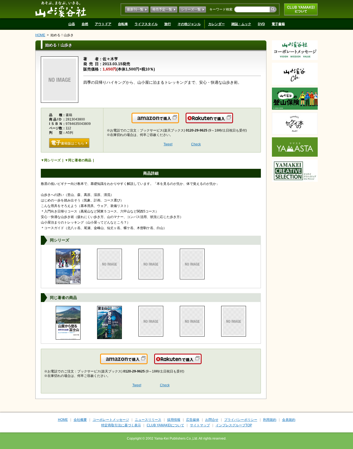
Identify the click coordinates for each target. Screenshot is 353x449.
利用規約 (269, 420)
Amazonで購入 (178, 121)
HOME (40, 35)
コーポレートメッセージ (111, 420)
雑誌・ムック (241, 24)
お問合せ (211, 420)
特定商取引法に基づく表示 (121, 425)
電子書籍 (278, 24)
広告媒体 (192, 420)
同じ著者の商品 (79, 160)
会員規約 (288, 420)
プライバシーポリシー (240, 420)
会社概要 (80, 420)
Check (196, 144)
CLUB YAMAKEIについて (301, 9)
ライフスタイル (146, 24)
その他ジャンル (189, 24)
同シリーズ (52, 160)
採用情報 (173, 420)
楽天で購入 (232, 121)
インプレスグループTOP (234, 425)
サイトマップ (200, 425)
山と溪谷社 (60, 9)
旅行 (167, 24)
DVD (261, 24)
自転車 (123, 24)
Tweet (168, 144)
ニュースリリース (148, 420)
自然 (85, 24)
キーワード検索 (220, 9)
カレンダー (216, 24)
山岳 (71, 24)
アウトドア (103, 24)
